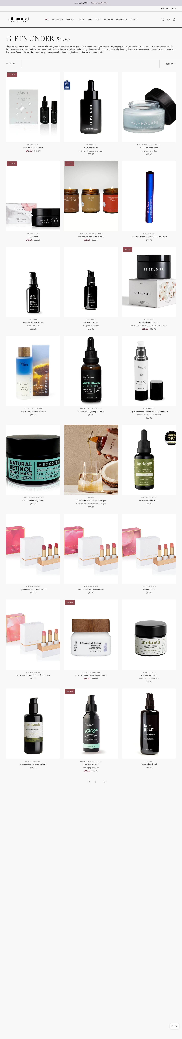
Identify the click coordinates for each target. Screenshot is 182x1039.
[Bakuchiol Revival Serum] (149, 460)
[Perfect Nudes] (149, 549)
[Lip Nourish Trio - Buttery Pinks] (91, 549)
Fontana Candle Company (90, 234)
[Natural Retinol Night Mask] (33, 460)
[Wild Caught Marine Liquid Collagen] (91, 460)
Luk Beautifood (33, 586)
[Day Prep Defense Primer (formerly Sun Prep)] (149, 371)
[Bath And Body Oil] (149, 723)
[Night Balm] (33, 196)
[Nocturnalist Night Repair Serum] (91, 371)
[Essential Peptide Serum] (33, 282)
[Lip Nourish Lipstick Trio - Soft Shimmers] (33, 634)
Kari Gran (33, 319)
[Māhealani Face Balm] (149, 107)
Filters (12, 64)
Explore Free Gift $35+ (99, 3)
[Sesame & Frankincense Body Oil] (33, 723)
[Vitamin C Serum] (91, 282)
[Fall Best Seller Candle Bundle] (91, 196)
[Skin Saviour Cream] (149, 634)
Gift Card (164, 8)
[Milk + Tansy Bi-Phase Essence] (33, 371)
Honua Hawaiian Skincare (148, 144)
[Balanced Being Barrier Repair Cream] (91, 634)
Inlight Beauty (33, 144)
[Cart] (174, 19)
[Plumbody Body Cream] (149, 282)
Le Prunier (91, 144)
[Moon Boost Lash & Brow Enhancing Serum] (149, 196)
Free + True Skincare (33, 408)
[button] (70, 19)
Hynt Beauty (148, 408)
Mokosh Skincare (148, 497)
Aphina (91, 497)
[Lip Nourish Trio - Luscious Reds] (33, 549)
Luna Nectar (148, 234)
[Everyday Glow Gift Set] (33, 107)
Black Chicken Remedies (91, 408)
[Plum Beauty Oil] (91, 107)
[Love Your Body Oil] (91, 723)
